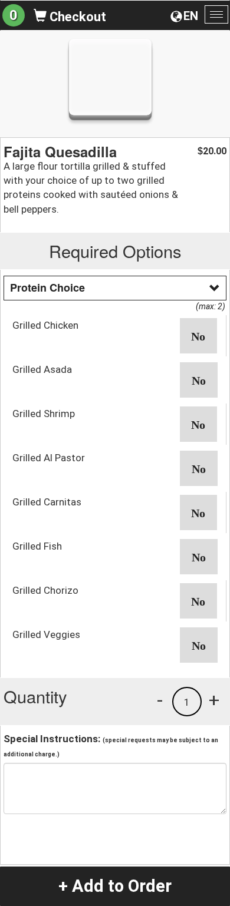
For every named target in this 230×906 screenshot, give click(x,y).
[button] (199, 335)
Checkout (76, 16)
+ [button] (214, 700)
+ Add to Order (115, 886)
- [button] (160, 700)
